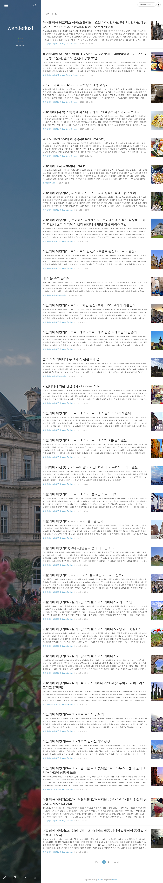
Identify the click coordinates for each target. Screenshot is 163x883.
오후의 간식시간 (49, 183)
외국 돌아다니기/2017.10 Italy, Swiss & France (60, 44)
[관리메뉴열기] (158, 4)
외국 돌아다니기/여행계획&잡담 (54, 295)
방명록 (15, 877)
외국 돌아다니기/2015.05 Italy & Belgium (58, 210)
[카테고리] (6, 5)
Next (116, 862)
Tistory (114, 880)
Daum (100, 880)
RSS (25, 877)
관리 (35, 877)
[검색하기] (34, 5)
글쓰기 (5, 877)
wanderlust (20, 28)
